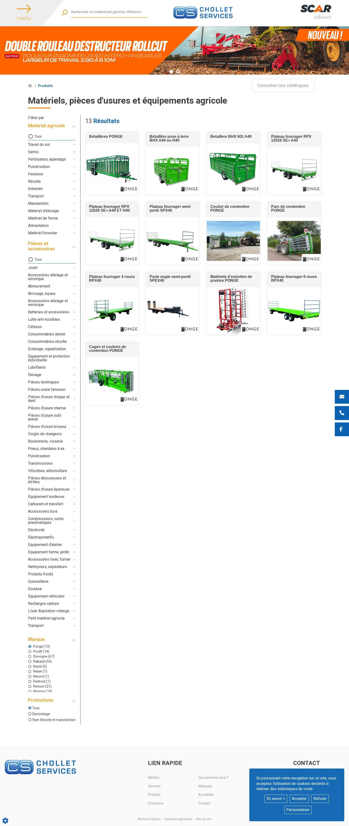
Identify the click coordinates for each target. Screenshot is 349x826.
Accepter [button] (299, 798)
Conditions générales (178, 819)
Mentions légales (149, 819)
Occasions (155, 803)
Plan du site (203, 819)
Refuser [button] (320, 798)
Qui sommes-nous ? (213, 777)
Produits (154, 795)
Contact (204, 803)
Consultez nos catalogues (283, 85)
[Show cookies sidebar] (5, 821)
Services (154, 786)
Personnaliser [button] (298, 809)
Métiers (153, 777)
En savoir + (276, 798)
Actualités (206, 795)
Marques (205, 786)
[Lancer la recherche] (65, 12)
